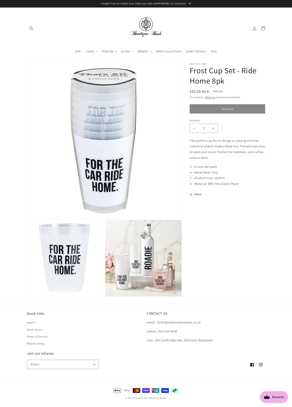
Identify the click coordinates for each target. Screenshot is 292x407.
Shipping (210, 97)
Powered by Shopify (156, 398)
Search (31, 322)
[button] (31, 28)
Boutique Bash (140, 398)
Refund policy (35, 343)
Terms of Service (37, 336)
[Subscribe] (93, 364)
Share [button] (198, 194)
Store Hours (34, 329)
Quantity (195, 120)
